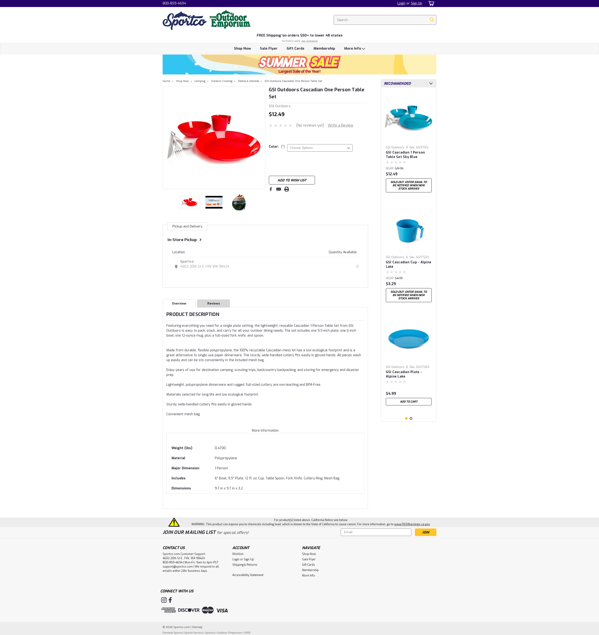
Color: (277, 146)
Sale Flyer (269, 48)
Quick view (409, 140)
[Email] (278, 189)
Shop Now (242, 48)
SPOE (247, 633)
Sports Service (193, 633)
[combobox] (385, 20)
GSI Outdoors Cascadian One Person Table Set (293, 81)
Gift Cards (295, 48)
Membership (324, 48)
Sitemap (197, 627)
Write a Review (340, 125)
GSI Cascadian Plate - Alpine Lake (404, 374)
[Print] (286, 189)
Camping (199, 81)
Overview (179, 303)
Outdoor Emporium (229, 633)
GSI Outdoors (395, 147)
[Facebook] (270, 189)
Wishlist (237, 554)
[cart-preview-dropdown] (430, 3)
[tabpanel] (409, 143)
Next (261, 138)
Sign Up (416, 3)
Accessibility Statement (247, 575)
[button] (299, 64)
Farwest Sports (172, 633)
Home (166, 81)
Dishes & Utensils (248, 81)
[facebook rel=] (170, 600)
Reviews (213, 303)
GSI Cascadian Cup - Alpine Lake (408, 264)
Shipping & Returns (244, 565)
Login (401, 3)
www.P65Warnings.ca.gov (412, 524)
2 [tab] (411, 418)
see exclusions (310, 41)
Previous (167, 138)
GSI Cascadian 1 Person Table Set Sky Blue (405, 154)
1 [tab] (406, 418)
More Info (353, 48)
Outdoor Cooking (221, 81)
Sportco (187, 261)
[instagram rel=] (164, 600)
